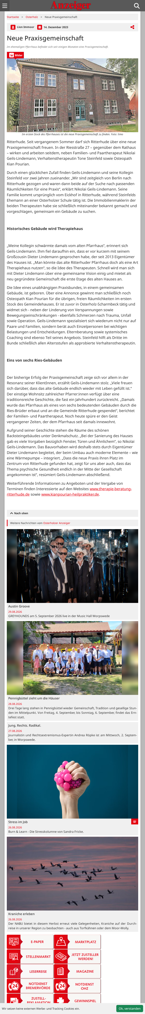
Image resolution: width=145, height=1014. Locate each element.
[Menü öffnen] (4, 5)
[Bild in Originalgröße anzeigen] (72, 95)
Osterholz (32, 17)
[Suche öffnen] (138, 5)
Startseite (13, 17)
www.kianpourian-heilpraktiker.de (70, 494)
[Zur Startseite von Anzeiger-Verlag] (70, 5)
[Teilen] (132, 27)
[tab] (15, 55)
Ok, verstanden (130, 1008)
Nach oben (20, 513)
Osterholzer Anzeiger (56, 523)
